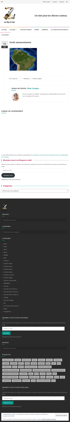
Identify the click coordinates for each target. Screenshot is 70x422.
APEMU (6, 255)
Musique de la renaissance (41, 370)
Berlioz (18, 360)
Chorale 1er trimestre (10, 289)
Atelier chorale (26, 30)
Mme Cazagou (38, 78)
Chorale (6, 286)
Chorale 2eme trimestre (11, 291)
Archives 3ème (8, 263)
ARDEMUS (7, 283)
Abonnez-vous (8, 175)
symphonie (6, 380)
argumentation (8, 360)
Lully (14, 367)
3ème (5, 244)
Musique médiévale (58, 370)
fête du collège (8, 300)
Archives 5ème (8, 269)
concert (5, 363)
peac (30, 373)
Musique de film (26, 370)
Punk (48, 373)
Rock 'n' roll (23, 377)
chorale (49, 360)
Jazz (53, 363)
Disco (21, 363)
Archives (61, 2)
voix (33, 380)
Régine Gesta (34, 377)
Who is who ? (46, 2)
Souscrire (6, 333)
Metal (21, 367)
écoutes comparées (43, 380)
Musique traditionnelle (10, 373)
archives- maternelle (10, 280)
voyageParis (7, 311)
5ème (5, 249)
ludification (6, 367)
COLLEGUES (5, 35)
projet (42, 373)
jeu (59, 363)
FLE (5, 303)
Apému (36, 30)
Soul (56, 377)
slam (42, 377)
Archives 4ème (8, 266)
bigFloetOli (26, 360)
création (13, 363)
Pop (36, 373)
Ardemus (45, 30)
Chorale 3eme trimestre (11, 294)
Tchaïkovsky (16, 380)
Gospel (34, 363)
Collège (12, 30)
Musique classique (44, 367)
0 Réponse (27, 78)
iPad (48, 363)
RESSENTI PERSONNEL (10, 377)
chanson (41, 360)
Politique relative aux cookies (49, 419)
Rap (55, 373)
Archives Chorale (9, 275)
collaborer (58, 360)
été (53, 380)
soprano (49, 377)
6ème (5, 252)
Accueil (4, 30)
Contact (55, 2)
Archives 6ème (8, 272)
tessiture (26, 380)
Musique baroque (31, 367)
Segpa (5, 308)
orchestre (23, 373)
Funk (27, 363)
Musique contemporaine (10, 370)
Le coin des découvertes (59, 30)
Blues (34, 360)
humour (41, 363)
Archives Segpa (8, 277)
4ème (5, 246)
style (62, 377)
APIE (5, 258)
